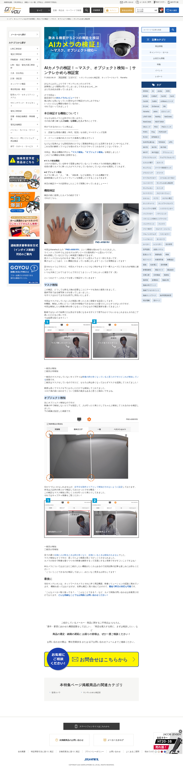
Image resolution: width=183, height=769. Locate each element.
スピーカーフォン (163, 193)
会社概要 (21, 751)
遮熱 (144, 264)
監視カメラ (56, 692)
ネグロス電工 (167, 198)
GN (164, 106)
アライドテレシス (149, 157)
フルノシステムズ (149, 234)
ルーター (146, 244)
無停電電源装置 (165, 295)
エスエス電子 (148, 162)
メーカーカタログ (116, 739)
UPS (170, 142)
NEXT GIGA (159, 121)
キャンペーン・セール (159, 52)
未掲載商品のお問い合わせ (71, 739)
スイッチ (160, 188)
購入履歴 (173, 10)
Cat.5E (163, 96)
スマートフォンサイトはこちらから (94, 726)
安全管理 (169, 244)
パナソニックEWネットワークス (155, 218)
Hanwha (146, 111)
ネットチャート (148, 203)
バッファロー (148, 213)
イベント (159, 70)
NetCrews (168, 116)
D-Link (145, 106)
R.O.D (145, 137)
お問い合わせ (128, 2)
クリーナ (160, 172)
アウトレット (167, 152)
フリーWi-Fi (147, 229)
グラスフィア (148, 172)
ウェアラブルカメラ (167, 157)
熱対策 (145, 280)
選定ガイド (159, 270)
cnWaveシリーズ (167, 101)
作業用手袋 (159, 259)
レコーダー (158, 244)
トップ (9, 19)
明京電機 (146, 300)
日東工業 (146, 275)
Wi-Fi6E (163, 147)
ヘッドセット (148, 239)
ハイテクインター (166, 208)
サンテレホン (148, 188)
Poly (153, 132)
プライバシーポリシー (94, 751)
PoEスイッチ (166, 127)
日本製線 (157, 275)
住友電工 (153, 264)
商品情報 (159, 46)
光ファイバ (147, 259)
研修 (167, 254)
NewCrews (147, 121)
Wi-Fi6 (154, 147)
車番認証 (170, 259)
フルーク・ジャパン (163, 229)
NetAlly (157, 116)
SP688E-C (155, 137)
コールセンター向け (167, 178)
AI (153, 91)
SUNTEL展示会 (148, 142)
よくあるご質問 (145, 2)
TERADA (161, 142)
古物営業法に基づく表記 (69, 751)
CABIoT (154, 96)
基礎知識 (158, 254)
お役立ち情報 (159, 58)
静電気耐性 (147, 270)
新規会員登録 (127, 10)
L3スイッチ (165, 111)
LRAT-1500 (147, 116)
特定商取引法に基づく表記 (42, 751)
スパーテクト (148, 193)
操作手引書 (174, 2)
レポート (159, 76)
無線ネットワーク (149, 295)
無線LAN (165, 280)
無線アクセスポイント (151, 290)
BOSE (145, 96)
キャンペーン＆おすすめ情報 (24, 19)
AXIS (168, 91)
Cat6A (154, 101)
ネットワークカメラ (165, 203)
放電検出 (155, 280)
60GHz (145, 91)
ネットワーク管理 (149, 208)
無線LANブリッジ (149, 285)
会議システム (158, 249)
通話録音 (170, 270)
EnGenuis (155, 106)
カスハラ (160, 162)
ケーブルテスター (149, 178)
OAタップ (146, 127)
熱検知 (166, 275)
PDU (156, 127)
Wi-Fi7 (145, 152)
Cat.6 (172, 96)
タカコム (146, 198)
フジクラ (161, 224)
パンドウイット (148, 224)
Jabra (155, 111)
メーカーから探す (18, 34)
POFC (145, 132)
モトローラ (161, 239)
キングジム (147, 167)
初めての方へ (161, 2)
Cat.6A (145, 101)
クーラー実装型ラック (163, 167)
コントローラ (148, 183)
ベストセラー (165, 234)
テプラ (156, 198)
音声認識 (146, 249)
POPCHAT (162, 132)
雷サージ (157, 300)
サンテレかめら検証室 (92, 692)
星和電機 (164, 264)
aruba (160, 91)
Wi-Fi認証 (155, 152)
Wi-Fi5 (145, 147)
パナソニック (161, 213)
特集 (159, 64)
